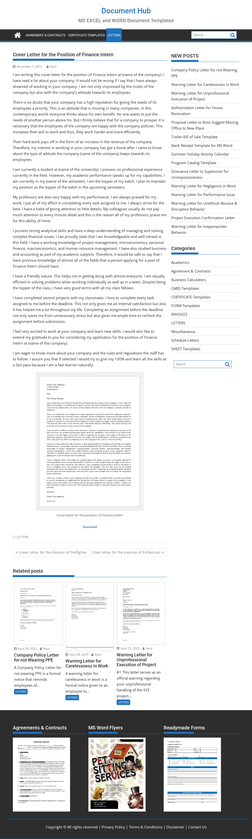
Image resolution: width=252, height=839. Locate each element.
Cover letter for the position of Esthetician (126, 552)
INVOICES (179, 314)
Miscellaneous (183, 331)
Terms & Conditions (145, 826)
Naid (53, 66)
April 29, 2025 (27, 648)
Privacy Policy (113, 826)
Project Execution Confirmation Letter (203, 217)
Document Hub (126, 10)
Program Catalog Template (193, 162)
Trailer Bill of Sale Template (194, 136)
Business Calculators (188, 279)
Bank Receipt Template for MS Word (201, 145)
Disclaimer (175, 826)
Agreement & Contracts (45, 35)
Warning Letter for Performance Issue (203, 194)
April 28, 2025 (78, 654)
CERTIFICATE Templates (86, 35)
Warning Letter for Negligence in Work (203, 185)
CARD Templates (185, 288)
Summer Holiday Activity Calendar (200, 154)
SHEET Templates (185, 348)
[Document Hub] (17, 34)
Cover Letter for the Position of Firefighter (53, 552)
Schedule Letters (185, 340)
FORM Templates (185, 305)
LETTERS (114, 35)
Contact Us (197, 826)
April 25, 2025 (130, 648)
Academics (180, 262)
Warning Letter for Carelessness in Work (205, 84)
